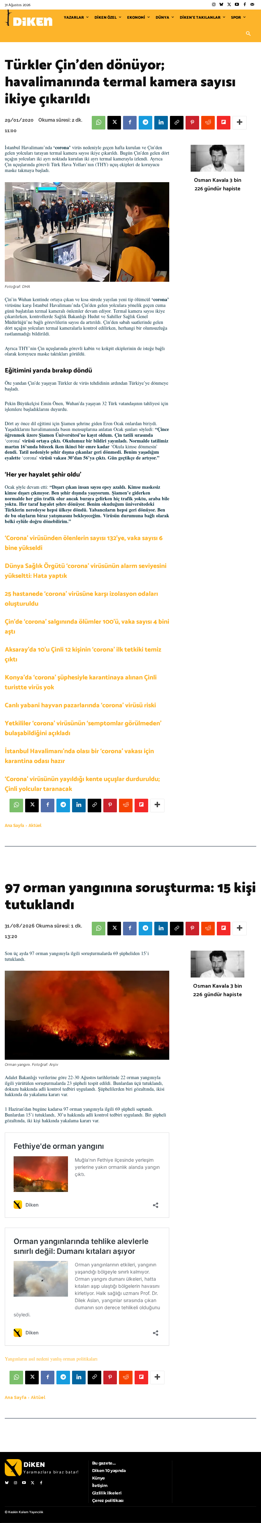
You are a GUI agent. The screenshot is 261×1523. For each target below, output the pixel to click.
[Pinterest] (192, 122)
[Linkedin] (161, 122)
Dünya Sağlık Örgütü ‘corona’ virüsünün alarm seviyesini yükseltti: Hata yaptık (86, 571)
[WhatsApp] (98, 122)
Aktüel (35, 825)
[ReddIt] (208, 122)
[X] (114, 122)
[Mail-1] (252, 5)
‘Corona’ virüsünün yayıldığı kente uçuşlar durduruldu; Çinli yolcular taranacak (82, 784)
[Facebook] (244, 5)
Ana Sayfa (14, 825)
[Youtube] (237, 5)
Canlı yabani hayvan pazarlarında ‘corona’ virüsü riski (80, 705)
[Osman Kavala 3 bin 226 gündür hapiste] (217, 158)
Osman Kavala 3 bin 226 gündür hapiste (217, 184)
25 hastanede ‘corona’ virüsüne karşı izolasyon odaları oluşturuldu (81, 599)
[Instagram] (214, 5)
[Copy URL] (177, 122)
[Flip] (223, 122)
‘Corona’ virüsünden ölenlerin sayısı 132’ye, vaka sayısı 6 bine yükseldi (84, 543)
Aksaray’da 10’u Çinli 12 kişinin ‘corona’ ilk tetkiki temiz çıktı (83, 654)
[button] (248, 34)
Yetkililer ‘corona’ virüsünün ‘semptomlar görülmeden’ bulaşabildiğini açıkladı (83, 728)
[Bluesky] (221, 5)
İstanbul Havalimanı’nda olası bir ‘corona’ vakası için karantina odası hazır (79, 756)
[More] (239, 122)
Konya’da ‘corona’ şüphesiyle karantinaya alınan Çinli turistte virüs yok (81, 682)
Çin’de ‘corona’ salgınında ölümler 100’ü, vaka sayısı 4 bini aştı (87, 627)
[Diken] (28, 18)
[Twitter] (229, 5)
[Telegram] (145, 122)
